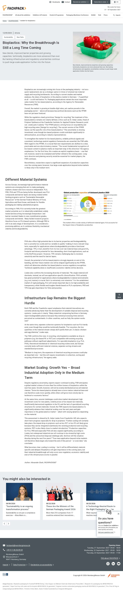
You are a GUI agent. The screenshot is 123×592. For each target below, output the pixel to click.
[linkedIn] (113, 563)
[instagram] (108, 563)
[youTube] (118, 563)
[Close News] (108, 511)
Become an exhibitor (80, 2)
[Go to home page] (16, 6)
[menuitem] (9, 15)
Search (116, 15)
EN (116, 2)
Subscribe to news (100, 2)
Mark (119, 296)
